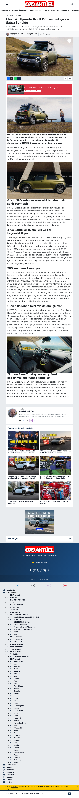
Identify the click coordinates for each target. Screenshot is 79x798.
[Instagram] (31, 420)
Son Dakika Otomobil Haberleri (26, 617)
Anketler (10, 777)
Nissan (16, 730)
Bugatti (16, 671)
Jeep (15, 698)
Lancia (16, 708)
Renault (16, 740)
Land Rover (18, 711)
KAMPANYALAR (49, 10)
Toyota (16, 757)
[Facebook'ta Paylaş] (8, 78)
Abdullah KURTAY (26, 411)
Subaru (16, 747)
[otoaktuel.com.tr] (39, 3)
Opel (15, 733)
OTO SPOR (17, 642)
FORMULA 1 (18, 639)
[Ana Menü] (7, 4)
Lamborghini (18, 706)
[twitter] (33, 585)
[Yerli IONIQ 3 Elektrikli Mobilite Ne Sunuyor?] (23, 491)
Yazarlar (10, 770)
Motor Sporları (35, 10)
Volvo (15, 762)
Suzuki (16, 750)
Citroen (16, 674)
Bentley (16, 666)
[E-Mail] (20, 420)
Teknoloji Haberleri (21, 656)
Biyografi (10, 775)
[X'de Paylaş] (11, 78)
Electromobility (63, 10)
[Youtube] (44, 570)
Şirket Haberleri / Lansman (24, 627)
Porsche (16, 738)
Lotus (15, 715)
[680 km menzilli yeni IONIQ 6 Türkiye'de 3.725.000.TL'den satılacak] (55, 440)
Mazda (16, 720)
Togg (15, 755)
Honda (16, 688)
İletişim (9, 782)
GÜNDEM (17, 619)
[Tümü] (70, 538)
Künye (9, 779)
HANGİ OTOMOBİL (17, 600)
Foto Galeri (11, 765)
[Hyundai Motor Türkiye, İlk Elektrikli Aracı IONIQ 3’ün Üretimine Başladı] (23, 440)
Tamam (15, 789)
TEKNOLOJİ (15, 654)
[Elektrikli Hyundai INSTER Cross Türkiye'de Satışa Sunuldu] (39, 56)
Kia (14, 701)
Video (9, 767)
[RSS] (48, 570)
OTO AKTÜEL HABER (19, 10)
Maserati (17, 718)
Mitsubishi (17, 728)
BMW (15, 669)
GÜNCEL (13, 597)
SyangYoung (18, 752)
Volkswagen (18, 760)
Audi (15, 664)
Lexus (15, 713)
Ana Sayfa (11, 590)
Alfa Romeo (18, 661)
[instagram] (49, 585)
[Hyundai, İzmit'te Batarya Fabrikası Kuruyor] (55, 491)
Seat (15, 743)
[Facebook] (23, 420)
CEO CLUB (14, 607)
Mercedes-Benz (19, 723)
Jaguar (16, 696)
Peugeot (17, 735)
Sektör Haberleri (20, 624)
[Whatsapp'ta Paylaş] (15, 78)
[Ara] (72, 4)
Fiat (15, 681)
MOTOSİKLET (15, 651)
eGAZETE (14, 610)
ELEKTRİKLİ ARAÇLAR (22, 629)
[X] (34, 570)
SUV (15, 634)
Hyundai (16, 691)
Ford (15, 683)
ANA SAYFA (5, 10)
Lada (15, 703)
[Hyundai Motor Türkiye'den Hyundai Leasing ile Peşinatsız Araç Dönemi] (23, 465)
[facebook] (17, 585)
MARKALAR (15, 595)
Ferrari (16, 679)
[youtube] (65, 585)
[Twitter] (27, 420)
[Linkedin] (34, 420)
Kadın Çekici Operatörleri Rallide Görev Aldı (27, 793)
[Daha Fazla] (19, 78)
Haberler (9, 16)
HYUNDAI (19, 16)
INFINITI (16, 693)
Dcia (15, 676)
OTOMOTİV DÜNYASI (22, 622)
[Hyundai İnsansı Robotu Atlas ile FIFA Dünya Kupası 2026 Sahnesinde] (55, 465)
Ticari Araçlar (15, 649)
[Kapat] (78, 786)
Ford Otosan (18, 686)
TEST (12, 602)
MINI (15, 725)
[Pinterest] (37, 570)
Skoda (16, 745)
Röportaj (10, 772)
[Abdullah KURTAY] (12, 413)
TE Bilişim (44, 579)
